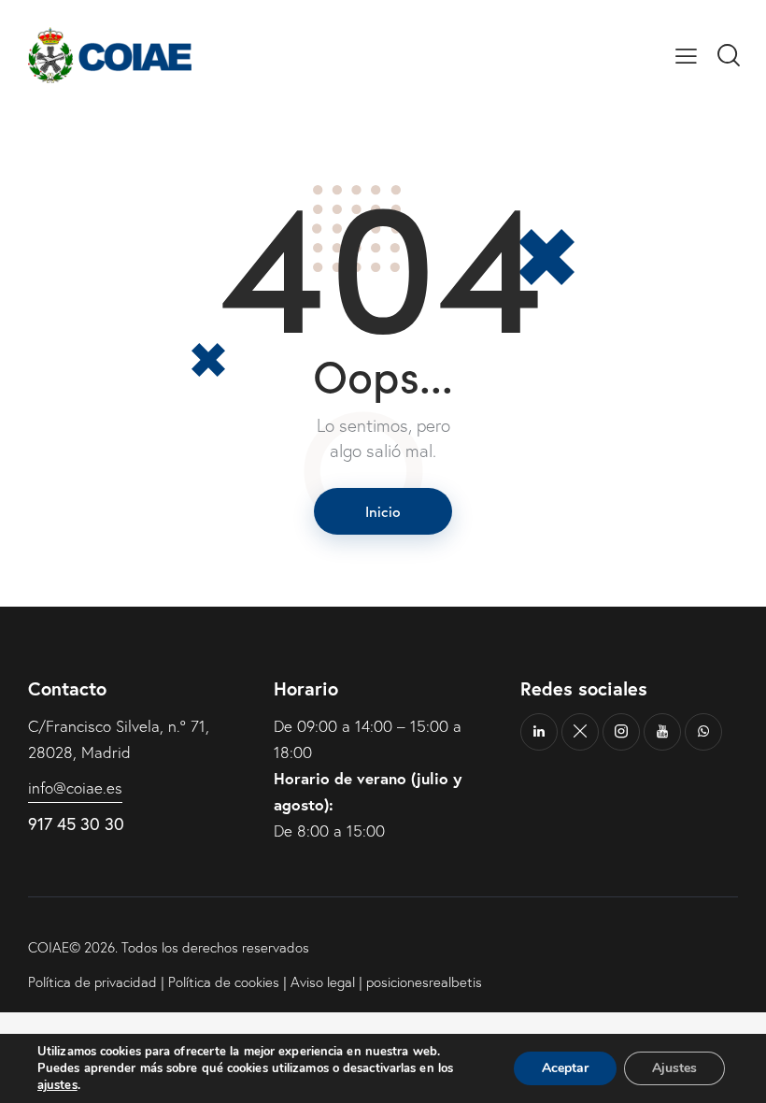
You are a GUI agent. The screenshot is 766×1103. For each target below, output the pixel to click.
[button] (686, 54)
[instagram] (621, 732)
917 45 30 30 (76, 823)
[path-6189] (580, 732)
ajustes (57, 1085)
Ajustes (674, 1068)
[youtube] (662, 732)
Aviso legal (323, 982)
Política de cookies (223, 982)
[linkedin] (539, 732)
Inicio (383, 511)
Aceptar (565, 1068)
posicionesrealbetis (424, 982)
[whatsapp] (703, 732)
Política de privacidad (92, 982)
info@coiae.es (75, 787)
